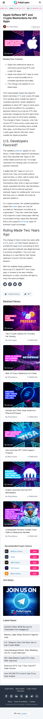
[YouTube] (27, 696)
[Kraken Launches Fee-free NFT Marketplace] (21, 474)
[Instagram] (11, 696)
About (10, 701)
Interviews (20, 691)
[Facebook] (6, 696)
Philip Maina (12, 377)
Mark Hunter (12, 457)
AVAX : (9, 8)
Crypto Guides (32, 689)
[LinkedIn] (16, 696)
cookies (24, 713)
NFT (29, 294)
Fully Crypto (12, 340)
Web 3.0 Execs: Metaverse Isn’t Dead (20, 373)
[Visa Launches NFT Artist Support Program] (21, 434)
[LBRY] (37, 696)
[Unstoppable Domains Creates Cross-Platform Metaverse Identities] (21, 514)
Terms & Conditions (21, 701)
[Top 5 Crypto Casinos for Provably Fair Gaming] (21, 318)
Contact (32, 701)
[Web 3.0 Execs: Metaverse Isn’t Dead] (21, 357)
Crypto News (9, 689)
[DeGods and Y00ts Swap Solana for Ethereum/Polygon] (21, 395)
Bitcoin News (20, 689)
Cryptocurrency (14, 294)
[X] (21, 696)
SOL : (26, 8)
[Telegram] (32, 696)
